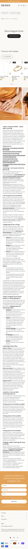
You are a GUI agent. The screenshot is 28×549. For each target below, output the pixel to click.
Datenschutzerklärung (15, 498)
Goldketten (5, 219)
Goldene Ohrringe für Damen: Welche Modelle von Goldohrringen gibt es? (14, 156)
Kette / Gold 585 (4, 76)
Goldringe (21, 218)
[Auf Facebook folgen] (10, 537)
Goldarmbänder (21, 219)
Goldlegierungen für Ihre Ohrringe (11, 153)
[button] (19, 5)
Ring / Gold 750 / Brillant (16, 77)
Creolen (8, 318)
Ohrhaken (10, 335)
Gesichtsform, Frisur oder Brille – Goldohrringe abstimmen (11, 161)
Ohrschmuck (7, 184)
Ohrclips (8, 341)
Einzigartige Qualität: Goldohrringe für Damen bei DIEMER (14, 165)
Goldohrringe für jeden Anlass (10, 159)
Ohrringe (23, 202)
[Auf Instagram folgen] (14, 537)
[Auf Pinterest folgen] (17, 537)
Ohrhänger (13, 328)
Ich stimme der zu (12, 498)
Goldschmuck (6, 182)
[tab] (10, 51)
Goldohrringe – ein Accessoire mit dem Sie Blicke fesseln (13, 149)
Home (2, 18)
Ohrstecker (8, 310)
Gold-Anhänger (11, 219)
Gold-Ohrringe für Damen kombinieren (12, 152)
